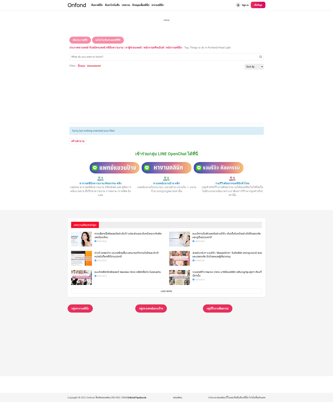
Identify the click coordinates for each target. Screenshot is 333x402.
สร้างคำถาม (78, 141)
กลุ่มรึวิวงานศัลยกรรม (218, 308)
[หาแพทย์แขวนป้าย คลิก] (166, 178)
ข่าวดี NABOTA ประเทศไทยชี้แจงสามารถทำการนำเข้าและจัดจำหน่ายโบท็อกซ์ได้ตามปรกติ (127, 254)
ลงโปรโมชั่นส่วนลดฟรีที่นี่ (107, 40)
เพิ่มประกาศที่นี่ (80, 40)
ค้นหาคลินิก (97, 4)
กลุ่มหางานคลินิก (80, 308)
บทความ (126, 4)
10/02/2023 (101, 276)
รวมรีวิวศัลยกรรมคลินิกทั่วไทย (232, 183)
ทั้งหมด (81, 65)
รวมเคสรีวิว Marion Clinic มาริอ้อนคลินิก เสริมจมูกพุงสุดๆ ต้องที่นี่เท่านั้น (227, 273)
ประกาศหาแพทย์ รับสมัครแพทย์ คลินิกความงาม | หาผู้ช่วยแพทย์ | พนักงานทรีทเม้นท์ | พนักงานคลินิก (125, 47)
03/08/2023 (199, 260)
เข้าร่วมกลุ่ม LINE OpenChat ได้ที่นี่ (166, 153)
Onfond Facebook (136, 397)
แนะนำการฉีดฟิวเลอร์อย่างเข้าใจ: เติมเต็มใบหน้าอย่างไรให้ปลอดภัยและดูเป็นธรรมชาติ (227, 235)
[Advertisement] (166, 95)
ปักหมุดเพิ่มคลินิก (141, 4)
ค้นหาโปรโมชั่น (112, 4)
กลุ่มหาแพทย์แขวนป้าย (151, 308)
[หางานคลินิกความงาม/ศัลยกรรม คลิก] (100, 178)
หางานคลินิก (158, 4)
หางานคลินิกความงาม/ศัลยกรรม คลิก (100, 183)
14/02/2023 (101, 260)
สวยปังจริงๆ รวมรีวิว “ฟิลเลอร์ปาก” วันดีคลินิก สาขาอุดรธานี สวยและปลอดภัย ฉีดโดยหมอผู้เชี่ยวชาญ (227, 254)
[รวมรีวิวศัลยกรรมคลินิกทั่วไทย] (232, 178)
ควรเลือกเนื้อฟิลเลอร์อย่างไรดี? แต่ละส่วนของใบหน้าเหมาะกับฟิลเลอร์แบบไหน (128, 235)
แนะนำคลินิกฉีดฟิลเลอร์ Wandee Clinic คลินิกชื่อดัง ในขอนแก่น (128, 272)
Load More (166, 291)
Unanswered (94, 65)
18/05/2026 (101, 241)
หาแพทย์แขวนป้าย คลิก (166, 183)
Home (166, 19)
